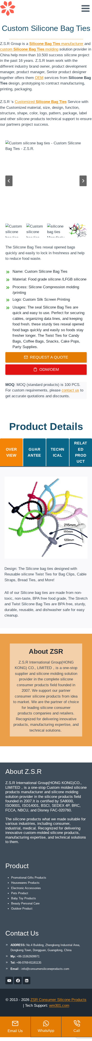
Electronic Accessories (26, 888)
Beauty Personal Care (25, 903)
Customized (41, 102)
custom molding (29, 49)
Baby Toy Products (23, 898)
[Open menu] (85, 8)
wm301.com (59, 1005)
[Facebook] (18, 980)
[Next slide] (83, 181)
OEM (39, 78)
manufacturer (56, 44)
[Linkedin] (26, 980)
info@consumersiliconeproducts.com (45, 968)
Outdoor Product (21, 908)
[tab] (11, 452)
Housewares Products (25, 882)
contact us (70, 390)
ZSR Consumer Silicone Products (58, 1000)
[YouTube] (9, 980)
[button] (14, 231)
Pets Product (19, 893)
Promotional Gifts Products (28, 877)
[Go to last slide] (9, 181)
